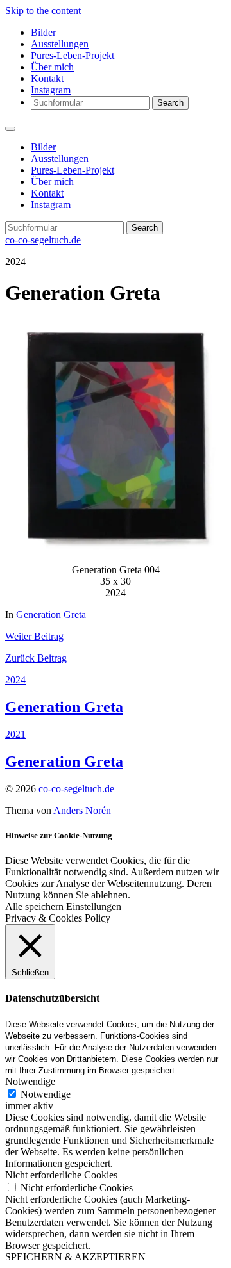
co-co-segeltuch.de (43, 239)
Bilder (43, 32)
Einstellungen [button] (93, 906)
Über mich (52, 66)
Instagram (51, 90)
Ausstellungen (60, 43)
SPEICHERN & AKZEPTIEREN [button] (75, 1256)
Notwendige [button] (30, 1081)
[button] (115, 436)
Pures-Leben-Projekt (72, 55)
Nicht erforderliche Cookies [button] (61, 1174)
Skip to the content (43, 10)
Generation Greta (51, 614)
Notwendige (46, 1094)
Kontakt (47, 78)
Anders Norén (82, 810)
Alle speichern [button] (34, 906)
